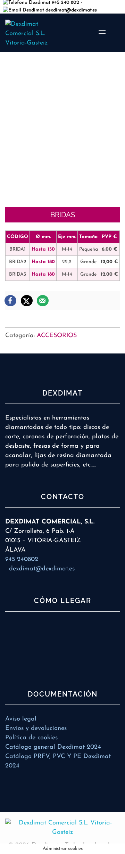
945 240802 (21, 559)
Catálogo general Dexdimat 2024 (53, 747)
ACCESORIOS (57, 336)
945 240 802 (64, 2)
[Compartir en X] (27, 300)
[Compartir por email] (43, 300)
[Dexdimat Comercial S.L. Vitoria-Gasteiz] (62, 828)
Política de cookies (31, 738)
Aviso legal (20, 719)
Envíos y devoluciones (36, 728)
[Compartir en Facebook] (10, 300)
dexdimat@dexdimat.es (70, 10)
